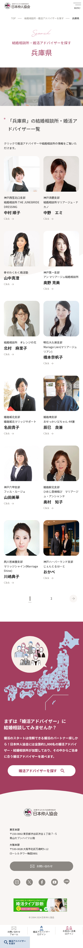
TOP (13, 18)
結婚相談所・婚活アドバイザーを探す (44, 18)
